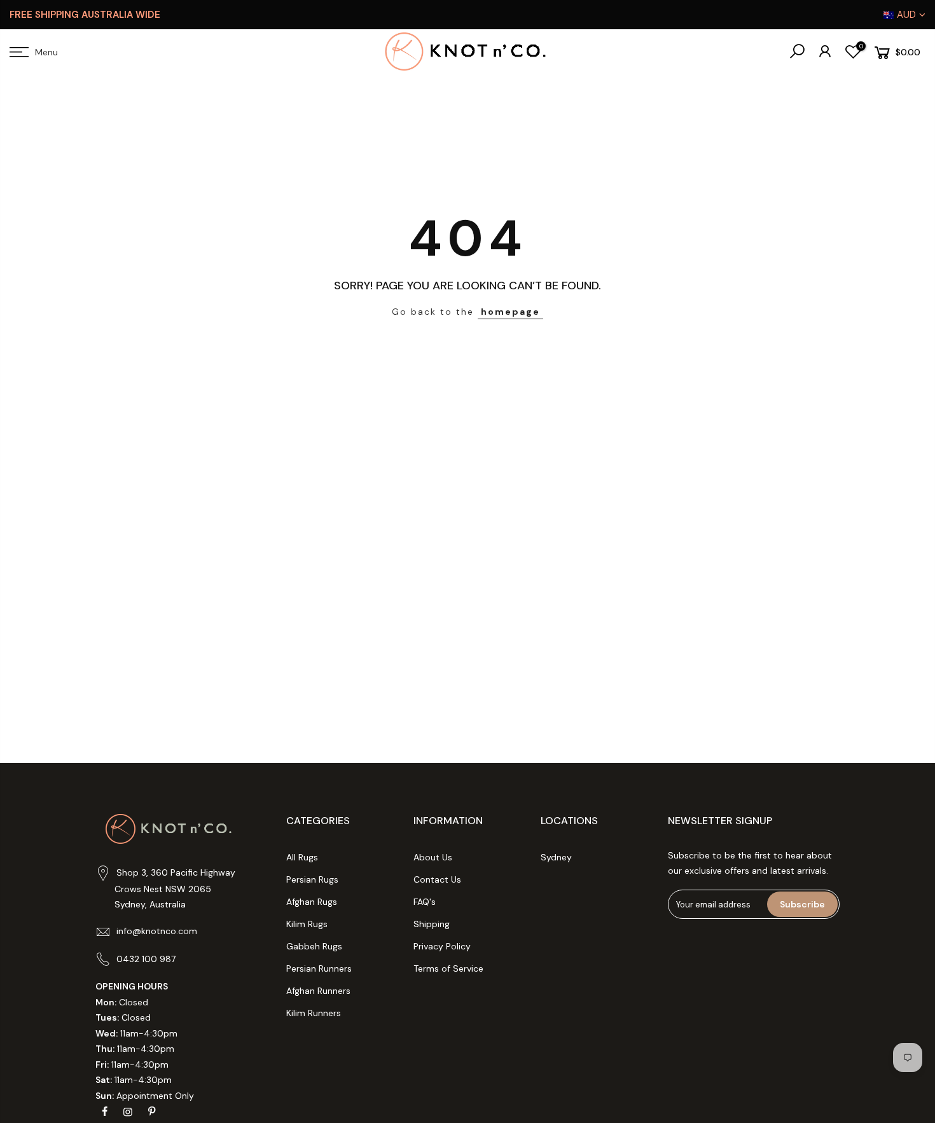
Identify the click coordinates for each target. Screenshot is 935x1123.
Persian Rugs (312, 879)
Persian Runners (319, 968)
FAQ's (424, 901)
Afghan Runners (318, 990)
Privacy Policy (442, 946)
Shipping (431, 924)
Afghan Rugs (311, 901)
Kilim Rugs (307, 924)
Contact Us (437, 879)
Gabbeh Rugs (314, 946)
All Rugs (302, 857)
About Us (432, 857)
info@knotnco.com (156, 931)
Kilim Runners (313, 1013)
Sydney (556, 857)
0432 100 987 (146, 959)
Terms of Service (448, 968)
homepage (510, 311)
